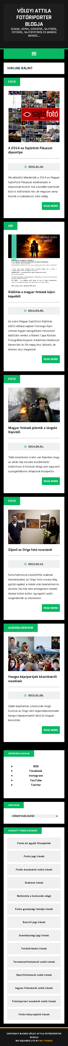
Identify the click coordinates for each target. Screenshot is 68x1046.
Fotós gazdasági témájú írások (34, 909)
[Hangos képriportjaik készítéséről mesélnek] (34, 669)
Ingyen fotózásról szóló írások (34, 988)
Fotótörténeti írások (34, 948)
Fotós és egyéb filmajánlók (34, 843)
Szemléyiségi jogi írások (34, 935)
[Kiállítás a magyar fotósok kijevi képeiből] (34, 284)
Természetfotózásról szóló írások (34, 962)
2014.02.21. (36, 446)
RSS (36, 766)
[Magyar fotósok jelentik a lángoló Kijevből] (34, 419)
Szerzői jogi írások (34, 922)
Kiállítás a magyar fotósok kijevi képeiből (31, 294)
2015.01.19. (36, 167)
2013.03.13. (36, 564)
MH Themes (46, 1040)
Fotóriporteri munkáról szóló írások (34, 1001)
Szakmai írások (34, 882)
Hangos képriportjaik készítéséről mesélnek (32, 678)
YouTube (36, 780)
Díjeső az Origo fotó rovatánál (30, 549)
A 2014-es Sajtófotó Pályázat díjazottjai (30, 150)
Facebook (35, 771)
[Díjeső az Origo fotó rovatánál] (34, 541)
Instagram (36, 775)
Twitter (36, 785)
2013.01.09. (36, 695)
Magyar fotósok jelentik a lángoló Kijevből (32, 429)
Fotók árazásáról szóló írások (34, 869)
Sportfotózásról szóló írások (34, 975)
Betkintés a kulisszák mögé (34, 896)
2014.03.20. (36, 311)
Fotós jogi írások (34, 856)
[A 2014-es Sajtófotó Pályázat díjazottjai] (34, 140)
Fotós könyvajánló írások (34, 1014)
